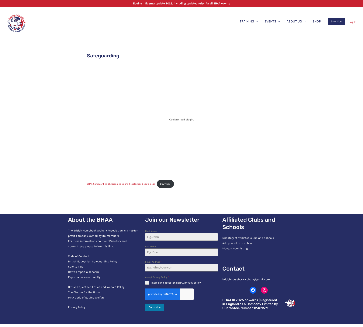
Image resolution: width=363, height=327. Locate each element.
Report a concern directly (84, 277)
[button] (336, 21)
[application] (256, 21)
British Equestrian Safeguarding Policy (92, 261)
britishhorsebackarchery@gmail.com (246, 279)
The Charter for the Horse (84, 292)
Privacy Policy (76, 307)
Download (165, 184)
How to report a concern (83, 272)
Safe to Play (75, 266)
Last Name (150, 246)
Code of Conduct (78, 256)
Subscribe (155, 307)
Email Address (153, 262)
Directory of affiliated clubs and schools (248, 238)
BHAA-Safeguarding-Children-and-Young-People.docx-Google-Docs (121, 184)
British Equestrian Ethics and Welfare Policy (96, 287)
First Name (151, 231)
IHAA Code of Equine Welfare (86, 297)
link (110, 246)
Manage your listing (235, 248)
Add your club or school (237, 243)
